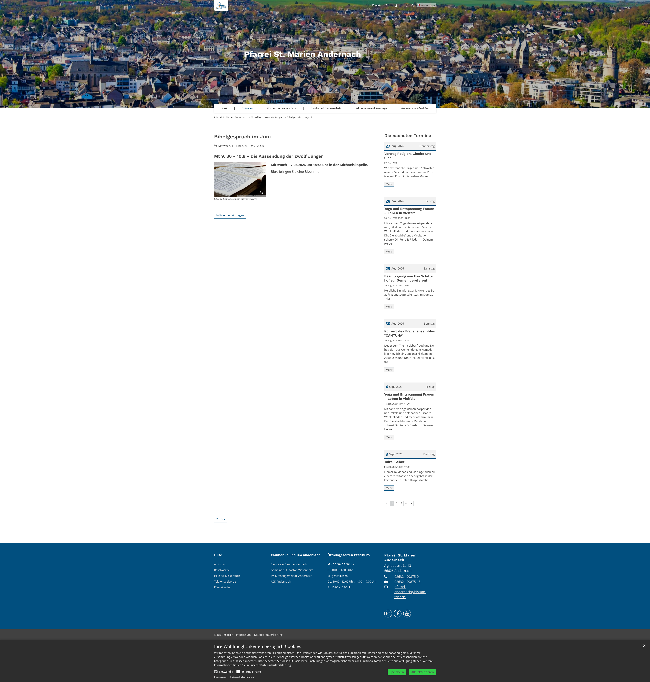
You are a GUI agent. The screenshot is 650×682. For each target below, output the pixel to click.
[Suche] (412, 5)
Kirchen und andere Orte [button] (281, 108)
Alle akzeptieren (422, 672)
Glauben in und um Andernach (295, 555)
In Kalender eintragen (230, 215)
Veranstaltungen (274, 117)
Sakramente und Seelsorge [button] (371, 108)
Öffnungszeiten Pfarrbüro (349, 555)
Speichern (397, 672)
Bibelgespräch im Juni (299, 117)
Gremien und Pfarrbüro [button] (415, 108)
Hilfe (218, 555)
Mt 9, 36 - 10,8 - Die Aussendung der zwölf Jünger (268, 156)
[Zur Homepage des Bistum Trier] (426, 5)
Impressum (220, 676)
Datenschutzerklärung (275, 665)
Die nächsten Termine (407, 135)
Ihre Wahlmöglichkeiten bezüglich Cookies (257, 646)
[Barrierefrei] (407, 5)
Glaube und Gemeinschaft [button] (326, 108)
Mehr (389, 184)
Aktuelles (256, 117)
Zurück (220, 519)
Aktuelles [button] (247, 108)
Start (224, 108)
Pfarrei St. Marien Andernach (230, 117)
